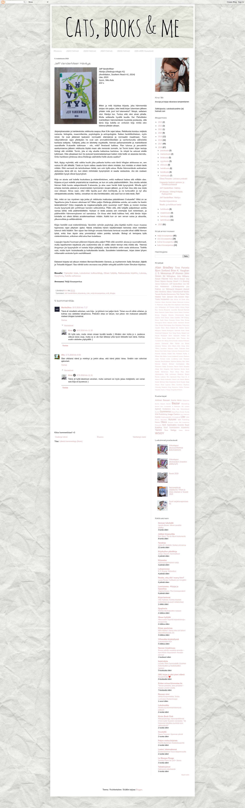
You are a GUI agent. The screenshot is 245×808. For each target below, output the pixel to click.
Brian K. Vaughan (180, 270)
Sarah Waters (184, 379)
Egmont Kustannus (163, 409)
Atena (179, 400)
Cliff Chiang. (185, 317)
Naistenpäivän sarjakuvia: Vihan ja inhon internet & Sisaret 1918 (178, 491)
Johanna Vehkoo (161, 346)
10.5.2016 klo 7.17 (79, 307)
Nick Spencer (175, 369)
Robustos (158, 425)
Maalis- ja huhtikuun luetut (170, 205)
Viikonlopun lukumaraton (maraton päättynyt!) (178, 461)
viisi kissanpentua (164, 239)
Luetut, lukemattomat (167, 749)
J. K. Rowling (184, 281)
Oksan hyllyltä (110, 273)
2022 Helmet (90, 51)
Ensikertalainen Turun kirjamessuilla (172, 752)
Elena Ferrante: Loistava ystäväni (173, 179)
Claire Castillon (175, 317)
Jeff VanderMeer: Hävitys (170, 197)
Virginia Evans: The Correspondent (171, 591)
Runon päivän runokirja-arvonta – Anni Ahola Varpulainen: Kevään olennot (171, 652)
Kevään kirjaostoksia (168, 201)
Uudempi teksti (61, 437)
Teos (166, 430)
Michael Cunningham (176, 364)
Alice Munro (174, 279)
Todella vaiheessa (73, 276)
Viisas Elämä (184, 430)
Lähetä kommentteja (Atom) (71, 441)
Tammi (158, 430)
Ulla (63, 355)
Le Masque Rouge (166, 758)
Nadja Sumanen (167, 366)
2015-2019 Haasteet (144, 51)
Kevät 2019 (173, 473)
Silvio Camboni (177, 384)
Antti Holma (185, 304)
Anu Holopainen (160, 307)
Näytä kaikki (185, 775)
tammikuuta (165, 220)
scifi (107, 293)
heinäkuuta (165, 168)
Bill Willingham (169, 276)
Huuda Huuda (184, 412)
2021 (160, 129)
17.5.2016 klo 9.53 (73, 355)
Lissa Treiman (160, 359)
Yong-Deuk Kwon (176, 390)
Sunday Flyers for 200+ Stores (169, 761)
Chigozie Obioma (167, 315)
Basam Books (165, 404)
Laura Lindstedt (173, 356)
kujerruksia (163, 661)
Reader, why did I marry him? (171, 578)
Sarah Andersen (166, 379)
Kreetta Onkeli (166, 353)
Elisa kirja (175, 409)
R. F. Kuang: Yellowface (167, 571)
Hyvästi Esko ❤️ (164, 677)
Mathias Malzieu (176, 361)
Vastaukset (68, 325)
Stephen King (166, 387)
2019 (160, 137)
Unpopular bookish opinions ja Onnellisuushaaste (172, 183)
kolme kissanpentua (165, 242)
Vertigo (173, 430)
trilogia (112, 293)
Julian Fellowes (179, 348)
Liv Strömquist (168, 289)
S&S (164, 425)
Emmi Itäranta (167, 322)
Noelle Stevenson (161, 372)
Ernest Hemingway (165, 325)
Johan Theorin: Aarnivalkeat (169, 554)
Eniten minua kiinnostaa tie (170, 683)
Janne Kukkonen (161, 284)
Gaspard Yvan (167, 333)
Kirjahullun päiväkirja (167, 551)
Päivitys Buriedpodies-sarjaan (169, 611)
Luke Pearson (184, 359)
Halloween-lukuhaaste (167, 769)
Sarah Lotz (175, 379)
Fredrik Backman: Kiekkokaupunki (171, 743)
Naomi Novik (178, 366)
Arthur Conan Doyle (182, 307)
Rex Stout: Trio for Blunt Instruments (172, 536)
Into (181, 414)
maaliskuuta (165, 213)
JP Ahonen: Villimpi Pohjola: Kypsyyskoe (171, 193)
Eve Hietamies (177, 325)
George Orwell (172, 281)
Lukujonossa (163, 569)
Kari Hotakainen (162, 286)
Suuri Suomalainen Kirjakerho (176, 427)
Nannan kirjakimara (166, 648)
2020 (160, 133)
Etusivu (58, 51)
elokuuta (164, 165)
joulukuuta (164, 150)
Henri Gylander (174, 335)
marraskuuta (165, 154)
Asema (173, 400)
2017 (160, 144)
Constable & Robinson (172, 406)
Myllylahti (172, 419)
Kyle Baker (163, 356)
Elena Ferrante (169, 320)
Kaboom (186, 414)
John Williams (183, 276)
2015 (160, 224)
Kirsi (70, 330)
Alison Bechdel (166, 302)
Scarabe (181, 425)
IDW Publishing (161, 414)
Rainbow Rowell (183, 374)
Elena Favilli (159, 320)
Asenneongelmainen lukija (168, 563)
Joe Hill (186, 284)
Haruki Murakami (161, 335)
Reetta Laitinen (160, 377)
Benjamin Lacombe (170, 310)
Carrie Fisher (178, 312)
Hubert (183, 335)
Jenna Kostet (173, 340)
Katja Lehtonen (172, 351)
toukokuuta (165, 175)
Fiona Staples (160, 281)
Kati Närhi (163, 351)
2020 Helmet (123, 51)
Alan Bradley (164, 267)
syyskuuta (164, 161)
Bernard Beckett (183, 310)
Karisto (157, 417)
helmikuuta (165, 216)
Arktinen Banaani (162, 400)
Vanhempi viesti (139, 437)
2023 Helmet (72, 51)
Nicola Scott (185, 369)
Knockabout (176, 417)
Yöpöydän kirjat (71, 273)
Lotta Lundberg (172, 359)
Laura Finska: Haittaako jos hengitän (172, 580)
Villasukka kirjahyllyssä (168, 639)
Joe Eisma (185, 343)
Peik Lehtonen (170, 374)
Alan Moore (174, 299)
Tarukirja (162, 543)
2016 (160, 147)
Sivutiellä (162, 732)
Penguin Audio (173, 422)
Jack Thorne (181, 338)
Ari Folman (170, 307)
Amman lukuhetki (166, 523)
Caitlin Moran (169, 312)
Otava (164, 422)
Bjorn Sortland (162, 270)
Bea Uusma (159, 310)
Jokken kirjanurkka (166, 534)
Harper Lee (185, 333)
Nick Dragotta (164, 369)
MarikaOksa (66, 307)
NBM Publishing (183, 419)
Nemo (157, 422)
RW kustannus (184, 422)
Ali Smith (182, 299)
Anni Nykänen (176, 304)
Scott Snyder (181, 382)
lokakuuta (164, 157)
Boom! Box (159, 406)
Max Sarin (185, 361)
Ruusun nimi (163, 694)
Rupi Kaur (181, 377)
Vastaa (64, 320)
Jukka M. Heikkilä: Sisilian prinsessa (172, 545)
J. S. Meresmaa (163, 273)
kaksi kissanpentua (165, 245)
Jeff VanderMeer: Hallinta (170, 188)
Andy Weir (167, 304)
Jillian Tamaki (174, 343)
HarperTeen (175, 412)
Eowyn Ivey (184, 279)
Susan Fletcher (161, 279)
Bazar (176, 403)
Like (88, 293)
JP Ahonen (177, 273)
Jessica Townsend (161, 343)
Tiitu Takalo (180, 294)
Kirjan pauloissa (165, 628)
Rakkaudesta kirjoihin (128, 273)
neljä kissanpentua (98, 293)
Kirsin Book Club (165, 716)
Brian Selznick (159, 312)
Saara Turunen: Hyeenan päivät (170, 734)
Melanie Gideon (161, 364)
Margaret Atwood (182, 289)
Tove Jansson (167, 297)
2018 (160, 140)
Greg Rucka (177, 333)
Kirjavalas (162, 560)
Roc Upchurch (172, 377)
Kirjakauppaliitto (166, 417)
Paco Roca (174, 372)
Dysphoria (59, 276)
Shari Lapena (165, 384)
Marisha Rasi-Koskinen (162, 361)
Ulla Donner (179, 297)
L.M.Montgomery (177, 286)
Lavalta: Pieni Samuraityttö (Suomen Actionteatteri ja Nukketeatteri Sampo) (172, 666)
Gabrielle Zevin (180, 330)
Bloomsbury (185, 404)
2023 (160, 122)
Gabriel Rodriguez (168, 330)
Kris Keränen (177, 353)
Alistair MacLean (177, 302)
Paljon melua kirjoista (167, 741)
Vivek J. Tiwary (165, 390)
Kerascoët (181, 351)
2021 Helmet (106, 51)
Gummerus (165, 411)
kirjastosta (82, 293)
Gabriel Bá (174, 328)
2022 (160, 126)
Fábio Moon (165, 328)
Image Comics (174, 414)
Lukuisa (142, 273)
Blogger (139, 790)
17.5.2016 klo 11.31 (85, 375)
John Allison (172, 346)
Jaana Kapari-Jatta (168, 338)
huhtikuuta (164, 209)
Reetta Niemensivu (168, 294)
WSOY (159, 433)
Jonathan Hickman (166, 348)
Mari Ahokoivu (160, 292)
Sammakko (172, 425)
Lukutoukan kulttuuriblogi (91, 273)
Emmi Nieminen (178, 322)
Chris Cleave (165, 317)
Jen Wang (165, 340)
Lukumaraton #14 (165, 642)
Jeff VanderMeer (71, 293)
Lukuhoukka (163, 705)
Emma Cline (180, 320)
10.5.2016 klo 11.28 (85, 330)
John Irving (181, 346)
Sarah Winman (160, 382)
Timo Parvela (182, 267)
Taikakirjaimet (164, 767)
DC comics (185, 406)
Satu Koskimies (171, 382)
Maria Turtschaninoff (175, 292)
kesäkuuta (164, 172)
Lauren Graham (184, 356)
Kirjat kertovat (164, 597)
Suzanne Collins (177, 387)
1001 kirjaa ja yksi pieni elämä (171, 674)
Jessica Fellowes (183, 340)
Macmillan (164, 419)
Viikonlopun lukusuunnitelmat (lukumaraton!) (176, 447)
